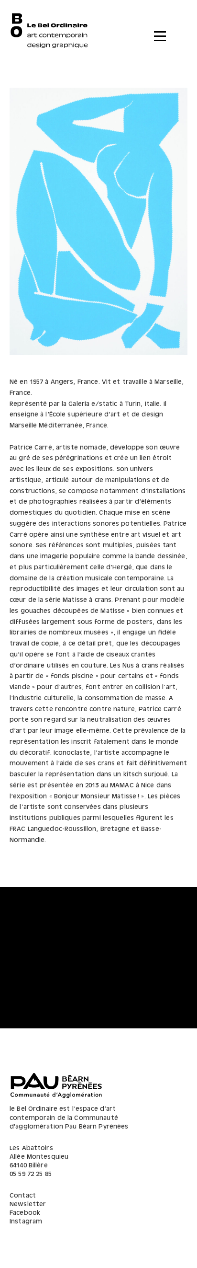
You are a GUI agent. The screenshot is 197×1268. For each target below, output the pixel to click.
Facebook (25, 1213)
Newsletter (28, 1204)
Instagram (26, 1222)
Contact (23, 1196)
